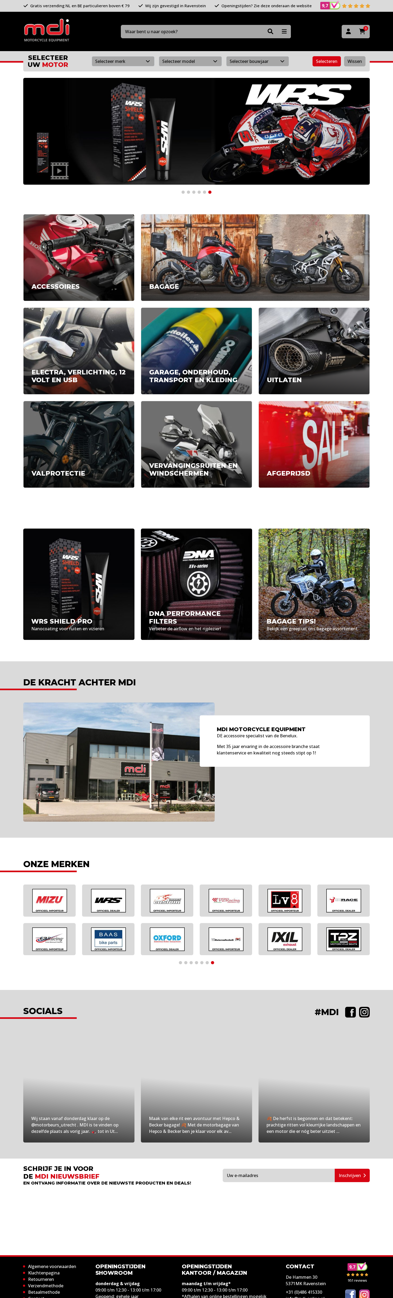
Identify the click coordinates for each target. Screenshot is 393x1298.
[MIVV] (285, 901)
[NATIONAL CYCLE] (108, 939)
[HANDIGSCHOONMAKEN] (226, 901)
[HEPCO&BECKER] (49, 901)
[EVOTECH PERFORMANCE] (167, 901)
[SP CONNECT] (343, 901)
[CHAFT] (108, 901)
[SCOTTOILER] (343, 939)
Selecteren (326, 61)
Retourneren (41, 1279)
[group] (196, 131)
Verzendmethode (45, 1286)
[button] (183, 192)
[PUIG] (49, 939)
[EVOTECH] (285, 939)
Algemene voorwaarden (52, 1266)
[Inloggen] (348, 31)
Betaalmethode (44, 1292)
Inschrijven (350, 1175)
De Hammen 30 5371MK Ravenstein (306, 1280)
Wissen (355, 61)
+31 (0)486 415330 (304, 1292)
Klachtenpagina (44, 1273)
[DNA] (167, 939)
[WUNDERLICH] (226, 939)
